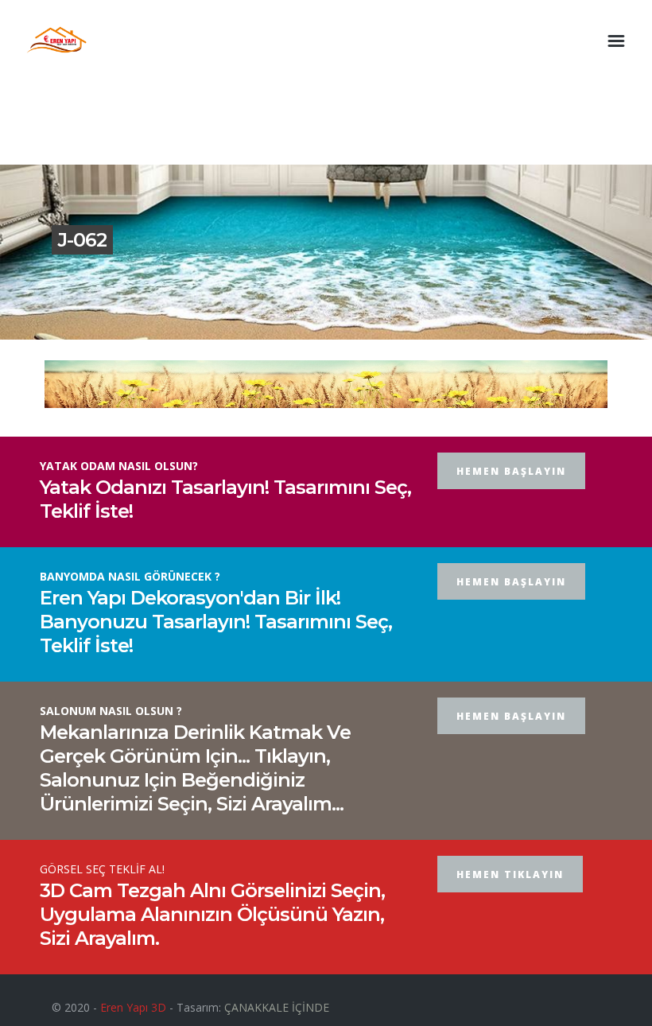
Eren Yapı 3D (133, 1007)
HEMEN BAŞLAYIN (511, 471)
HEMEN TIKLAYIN (510, 874)
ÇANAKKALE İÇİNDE (276, 1007)
